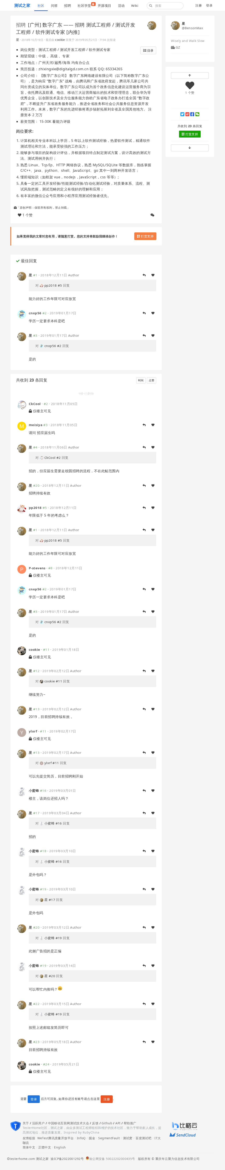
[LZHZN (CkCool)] (21, 405)
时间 (141, 380)
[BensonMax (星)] (151, 25)
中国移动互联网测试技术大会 (68, 1123)
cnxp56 (35, 313)
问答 (54, 5)
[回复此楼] (144, 275)
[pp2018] (21, 508)
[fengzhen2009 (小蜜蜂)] (21, 791)
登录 (209, 5)
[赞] (153, 275)
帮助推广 (130, 1123)
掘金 (92, 1138)
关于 (26, 1123)
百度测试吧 (143, 1138)
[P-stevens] (21, 569)
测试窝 (127, 1138)
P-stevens (37, 568)
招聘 (67, 5)
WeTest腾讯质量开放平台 (55, 1138)
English (60, 1147)
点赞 (151, 380)
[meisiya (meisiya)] (21, 426)
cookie (60, 40)
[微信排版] (152, 215)
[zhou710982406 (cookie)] (21, 650)
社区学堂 (86, 5)
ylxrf (33, 731)
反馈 (95, 1123)
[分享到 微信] (197, 114)
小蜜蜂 (34, 790)
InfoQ (81, 1138)
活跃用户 (38, 1123)
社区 (41, 5)
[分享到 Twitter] (182, 114)
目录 (149, 50)
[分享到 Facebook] (192, 114)
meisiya (35, 425)
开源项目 (104, 5)
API (117, 1123)
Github (107, 1123)
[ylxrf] (21, 732)
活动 (121, 5)
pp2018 (35, 507)
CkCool (35, 403)
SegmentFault (109, 1138)
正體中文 (44, 1147)
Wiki (134, 5)
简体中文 (29, 1147)
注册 (198, 5)
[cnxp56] (21, 314)
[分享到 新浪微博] (187, 114)
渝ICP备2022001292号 (66, 1159)
